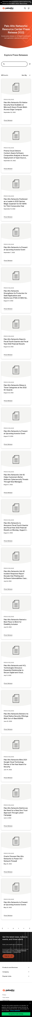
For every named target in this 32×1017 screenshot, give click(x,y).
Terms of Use (5, 1000)
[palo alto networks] (8, 8)
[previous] (2, 928)
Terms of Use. (17, 952)
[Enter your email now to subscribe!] (16, 946)
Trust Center (5, 997)
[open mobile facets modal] (30, 64)
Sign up (7, 956)
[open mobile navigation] (29, 8)
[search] (25, 8)
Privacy (4, 994)
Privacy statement (15, 1010)
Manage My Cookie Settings (16, 1013)
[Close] (30, 1003)
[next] (30, 928)
